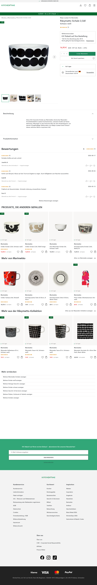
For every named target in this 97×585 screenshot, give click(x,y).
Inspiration (69, 492)
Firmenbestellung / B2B (20, 516)
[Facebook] (42, 557)
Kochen (49, 488)
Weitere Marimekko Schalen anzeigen (14, 377)
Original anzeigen (24, 165)
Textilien (49, 505)
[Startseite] (8, 5)
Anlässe (68, 505)
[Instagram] (48, 557)
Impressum (16, 522)
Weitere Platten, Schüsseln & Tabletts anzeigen (17, 394)
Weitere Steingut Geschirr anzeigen (14, 384)
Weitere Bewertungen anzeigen (48, 201)
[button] (64, 27)
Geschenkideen (71, 509)
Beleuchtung (50, 509)
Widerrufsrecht (18, 526)
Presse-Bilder (41, 550)
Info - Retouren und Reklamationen (24, 499)
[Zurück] (3, 57)
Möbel (49, 502)
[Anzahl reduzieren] (61, 54)
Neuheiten (69, 499)
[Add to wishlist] (18, 252)
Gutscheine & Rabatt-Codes (75, 519)
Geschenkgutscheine (53, 516)
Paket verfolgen (18, 495)
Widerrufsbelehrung (19, 519)
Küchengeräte (51, 492)
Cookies (15, 512)
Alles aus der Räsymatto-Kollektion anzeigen (79, 311)
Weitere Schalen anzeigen (11, 398)
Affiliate (39, 546)
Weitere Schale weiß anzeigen (12, 380)
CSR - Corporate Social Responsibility (48, 543)
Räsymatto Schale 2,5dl (24, 17)
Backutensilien (51, 495)
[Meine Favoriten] (85, 5)
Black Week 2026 (71, 512)
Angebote (69, 495)
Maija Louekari (64, 18)
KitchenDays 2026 (71, 516)
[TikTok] (55, 557)
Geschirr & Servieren (53, 499)
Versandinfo (90, 72)
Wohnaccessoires (52, 512)
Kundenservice (17, 488)
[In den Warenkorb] (22, 252)
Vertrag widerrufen (48, 462)
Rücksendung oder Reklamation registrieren (26, 502)
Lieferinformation (18, 492)
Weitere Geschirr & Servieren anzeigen (15, 391)
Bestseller (69, 502)
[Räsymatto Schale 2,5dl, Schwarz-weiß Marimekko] (29, 57)
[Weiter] (54, 57)
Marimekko (11, 18)
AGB (14, 505)
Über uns (39, 539)
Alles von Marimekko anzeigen (83, 258)
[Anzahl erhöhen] (66, 54)
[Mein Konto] (80, 5)
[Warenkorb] (90, 5)
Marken (4, 18)
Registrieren (90, 41)
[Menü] (94, 5)
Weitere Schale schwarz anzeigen (13, 387)
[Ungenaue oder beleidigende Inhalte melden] (94, 165)
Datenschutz (17, 509)
